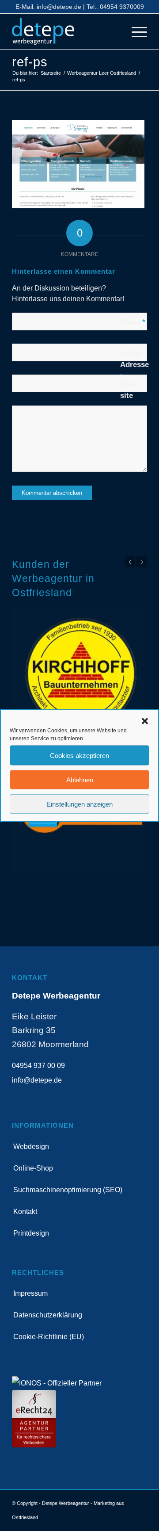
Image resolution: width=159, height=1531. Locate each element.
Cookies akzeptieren (79, 755)
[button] (144, 721)
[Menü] (135, 31)
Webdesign (31, 1146)
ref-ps (30, 62)
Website (129, 389)
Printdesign (31, 1233)
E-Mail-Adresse (134, 364)
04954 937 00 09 (38, 1065)
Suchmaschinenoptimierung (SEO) (67, 1190)
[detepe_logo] (66, 31)
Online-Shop (33, 1168)
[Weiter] (141, 561)
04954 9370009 (122, 6)
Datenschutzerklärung (47, 1315)
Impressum (30, 1293)
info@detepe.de (59, 6)
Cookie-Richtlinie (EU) (48, 1336)
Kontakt (25, 1211)
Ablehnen (79, 779)
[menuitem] (135, 31)
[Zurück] (130, 561)
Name (132, 322)
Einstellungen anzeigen (79, 804)
